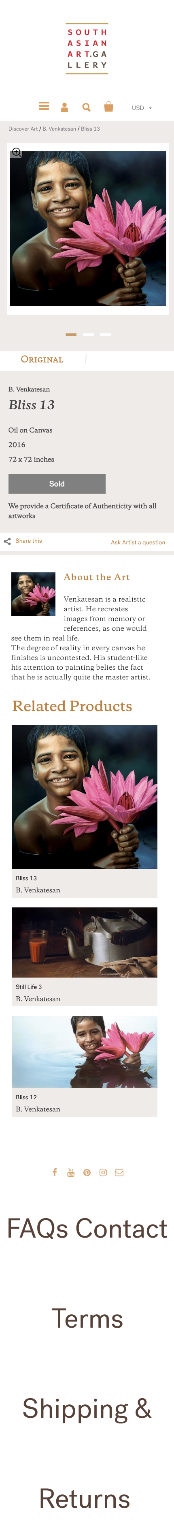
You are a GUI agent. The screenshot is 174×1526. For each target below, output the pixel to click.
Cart (109, 106)
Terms (87, 1319)
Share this (28, 541)
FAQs (37, 1229)
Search (87, 106)
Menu (43, 106)
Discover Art (23, 129)
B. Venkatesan (59, 129)
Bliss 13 (90, 129)
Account (65, 106)
